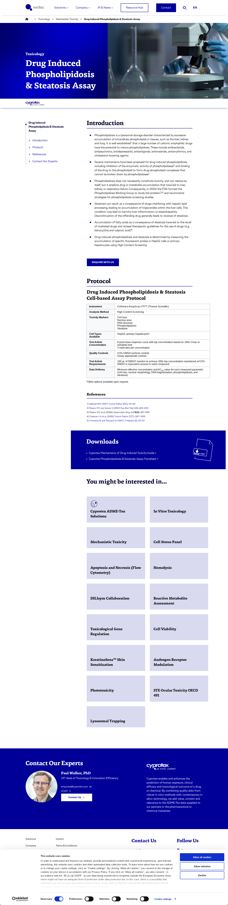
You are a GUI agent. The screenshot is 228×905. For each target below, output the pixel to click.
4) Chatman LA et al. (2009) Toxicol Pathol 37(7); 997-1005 (116, 416)
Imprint (60, 839)
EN (195, 7)
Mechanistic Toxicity (67, 19)
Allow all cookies (202, 857)
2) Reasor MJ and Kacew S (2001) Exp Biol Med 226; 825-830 (117, 408)
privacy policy (78, 886)
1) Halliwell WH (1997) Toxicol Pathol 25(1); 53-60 (111, 404)
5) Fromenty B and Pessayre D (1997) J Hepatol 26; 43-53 (116, 421)
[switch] (89, 898)
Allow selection (202, 866)
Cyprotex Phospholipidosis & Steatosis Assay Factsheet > (124, 459)
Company (82, 7)
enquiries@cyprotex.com (74, 786)
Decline (202, 875)
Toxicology (44, 19)
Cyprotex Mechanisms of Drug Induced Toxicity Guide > (122, 453)
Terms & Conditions (66, 845)
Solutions (60, 7)
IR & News (104, 7)
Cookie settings (163, 899)
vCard (64, 791)
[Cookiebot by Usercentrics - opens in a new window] (20, 899)
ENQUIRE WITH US (103, 262)
